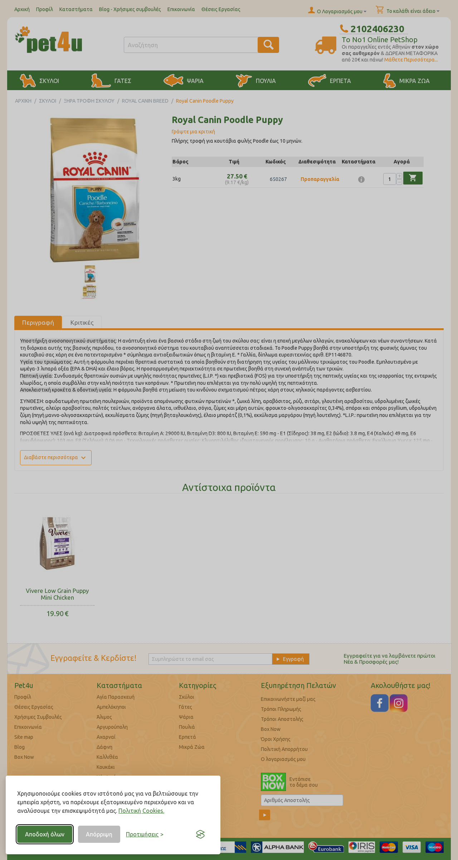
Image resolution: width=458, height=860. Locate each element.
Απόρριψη (99, 834)
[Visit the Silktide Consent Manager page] (200, 834)
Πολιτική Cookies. (141, 810)
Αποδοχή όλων (44, 834)
